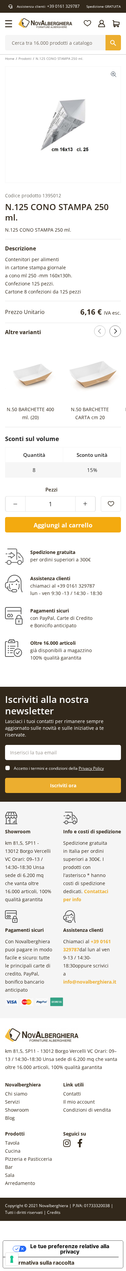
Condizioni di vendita (87, 1110)
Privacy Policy (91, 768)
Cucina (12, 1151)
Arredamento (20, 1183)
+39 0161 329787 (63, 6)
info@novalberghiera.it (89, 982)
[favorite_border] (111, 504)
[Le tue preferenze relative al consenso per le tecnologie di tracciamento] (11, 1259)
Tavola (12, 1143)
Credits (53, 1212)
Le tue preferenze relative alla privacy (69, 1249)
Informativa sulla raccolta (41, 1262)
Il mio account (79, 1102)
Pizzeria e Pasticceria (28, 1159)
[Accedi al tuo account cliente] (102, 23)
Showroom (17, 1110)
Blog (10, 1118)
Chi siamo (16, 1093)
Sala (9, 1175)
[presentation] (103, 384)
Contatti (72, 1093)
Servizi (12, 1102)
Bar (9, 1167)
